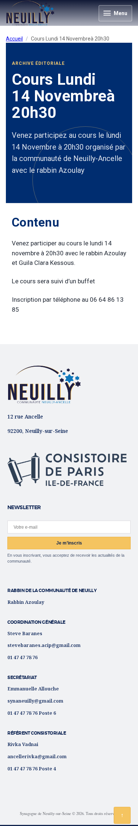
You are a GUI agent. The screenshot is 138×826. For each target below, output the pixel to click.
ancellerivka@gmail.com (37, 756)
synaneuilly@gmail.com (35, 700)
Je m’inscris (69, 543)
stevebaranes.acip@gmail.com (44, 645)
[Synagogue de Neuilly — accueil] (30, 13)
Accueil (14, 39)
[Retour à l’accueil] (44, 384)
